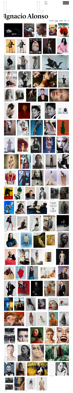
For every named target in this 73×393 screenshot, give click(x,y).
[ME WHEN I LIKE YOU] (43, 95)
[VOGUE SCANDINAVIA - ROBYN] (55, 62)
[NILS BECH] (13, 30)
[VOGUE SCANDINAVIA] (58, 30)
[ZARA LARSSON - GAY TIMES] (49, 145)
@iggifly (46, 2)
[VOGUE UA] (58, 207)
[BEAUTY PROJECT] (63, 273)
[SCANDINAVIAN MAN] (63, 288)
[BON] (22, 335)
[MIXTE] (10, 127)
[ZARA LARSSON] (11, 161)
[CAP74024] (31, 95)
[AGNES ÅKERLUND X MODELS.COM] (50, 335)
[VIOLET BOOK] (41, 30)
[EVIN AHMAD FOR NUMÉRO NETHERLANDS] (38, 161)
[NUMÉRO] (24, 257)
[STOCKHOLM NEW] (10, 353)
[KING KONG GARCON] (63, 240)
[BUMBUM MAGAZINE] (10, 178)
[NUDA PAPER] (11, 240)
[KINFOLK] (14, 319)
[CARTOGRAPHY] (19, 304)
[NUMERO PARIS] (64, 319)
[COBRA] (9, 207)
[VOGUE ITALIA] (37, 353)
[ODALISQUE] (36, 335)
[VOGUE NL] (9, 369)
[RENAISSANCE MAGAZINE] (58, 304)
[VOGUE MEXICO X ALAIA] (24, 79)
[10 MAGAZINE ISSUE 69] (25, 161)
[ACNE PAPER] (49, 46)
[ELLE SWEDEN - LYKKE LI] (9, 62)
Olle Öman (46, 4)
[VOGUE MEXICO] (45, 79)
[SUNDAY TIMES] (59, 95)
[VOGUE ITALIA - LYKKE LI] (59, 369)
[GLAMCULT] (62, 145)
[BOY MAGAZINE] (53, 319)
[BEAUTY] (10, 79)
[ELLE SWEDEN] (63, 46)
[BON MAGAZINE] (21, 369)
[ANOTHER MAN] (37, 288)
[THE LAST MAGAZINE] (10, 288)
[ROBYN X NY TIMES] (49, 288)
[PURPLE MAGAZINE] (63, 79)
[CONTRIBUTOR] (9, 335)
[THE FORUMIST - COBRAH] (29, 30)
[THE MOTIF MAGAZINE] (8, 304)
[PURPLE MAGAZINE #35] (63, 223)
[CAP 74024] (29, 62)
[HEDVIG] (36, 383)
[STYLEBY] (36, 127)
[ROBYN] (16, 46)
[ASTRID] (14, 95)
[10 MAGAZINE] (24, 178)
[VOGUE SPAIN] (43, 111)
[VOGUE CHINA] (43, 257)
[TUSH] (35, 46)
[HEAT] (23, 127)
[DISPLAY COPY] (38, 178)
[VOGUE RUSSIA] (44, 240)
